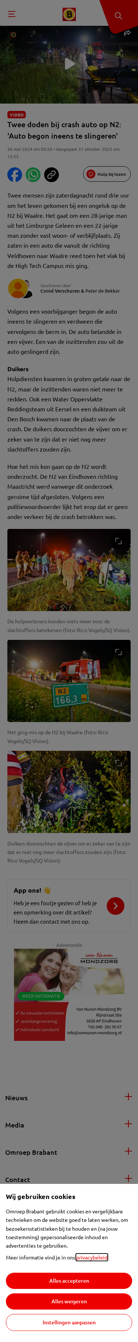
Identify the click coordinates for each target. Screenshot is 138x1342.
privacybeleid (91, 1257)
